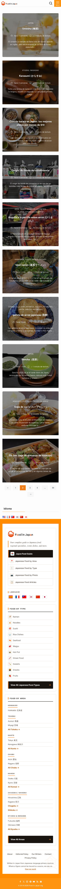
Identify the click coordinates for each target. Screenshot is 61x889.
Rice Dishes (16, 634)
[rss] (37, 881)
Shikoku (11, 810)
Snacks (14, 670)
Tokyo (12, 740)
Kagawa (13, 802)
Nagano (13, 763)
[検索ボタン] (50, 3)
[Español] (10, 597)
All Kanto (12, 748)
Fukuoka (14, 821)
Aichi (12, 759)
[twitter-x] (23, 881)
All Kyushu (13, 829)
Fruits (13, 675)
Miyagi (13, 725)
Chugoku (12, 806)
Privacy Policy (30, 858)
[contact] (40, 881)
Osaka (13, 778)
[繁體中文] (24, 597)
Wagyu (14, 646)
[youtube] (34, 881)
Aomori (13, 721)
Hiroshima (14, 797)
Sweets (14, 664)
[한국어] (31, 597)
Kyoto (12, 783)
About (9, 854)
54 (53, 487)
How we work (30, 869)
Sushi (13, 628)
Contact (48, 854)
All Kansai (12, 787)
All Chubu (12, 767)
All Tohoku (13, 729)
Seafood (15, 640)
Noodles (14, 622)
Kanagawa (15, 744)
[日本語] (44, 597)
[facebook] (20, 881)
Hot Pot (14, 652)
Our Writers (36, 854)
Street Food (16, 658)
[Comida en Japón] (9, 3)
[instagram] (27, 881)
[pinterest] (30, 881)
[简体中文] (38, 597)
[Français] (17, 597)
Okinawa (14, 825)
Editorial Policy (22, 854)
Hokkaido (15, 710)
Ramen (14, 616)
